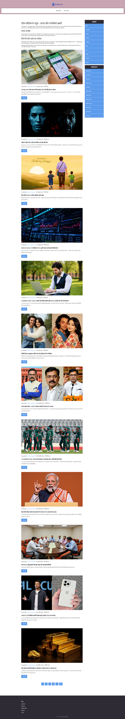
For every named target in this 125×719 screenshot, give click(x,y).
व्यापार (87, 33)
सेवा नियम (23, 706)
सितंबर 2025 (89, 103)
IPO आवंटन (66, 10)
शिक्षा (87, 46)
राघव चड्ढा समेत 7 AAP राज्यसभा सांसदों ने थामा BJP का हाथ (37, 406)
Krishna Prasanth (31, 86)
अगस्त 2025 (88, 107)
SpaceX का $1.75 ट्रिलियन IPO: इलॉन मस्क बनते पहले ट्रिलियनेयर (39, 248)
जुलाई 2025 (88, 111)
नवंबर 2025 (88, 95)
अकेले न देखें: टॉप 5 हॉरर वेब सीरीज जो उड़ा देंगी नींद (34, 142)
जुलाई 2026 (88, 71)
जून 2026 (88, 75)
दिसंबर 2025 (88, 91)
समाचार (87, 38)
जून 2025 (88, 115)
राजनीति (87, 29)
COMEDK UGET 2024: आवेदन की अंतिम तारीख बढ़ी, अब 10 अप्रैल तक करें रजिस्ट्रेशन (45, 301)
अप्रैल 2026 (88, 83)
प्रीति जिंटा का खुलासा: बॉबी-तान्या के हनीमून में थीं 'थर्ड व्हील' (36, 353)
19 (60, 684)
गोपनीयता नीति (23, 708)
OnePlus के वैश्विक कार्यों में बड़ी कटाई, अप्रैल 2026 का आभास (38, 615)
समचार (87, 62)
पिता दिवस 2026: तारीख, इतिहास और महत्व (32, 195)
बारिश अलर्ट (58, 10)
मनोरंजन (87, 42)
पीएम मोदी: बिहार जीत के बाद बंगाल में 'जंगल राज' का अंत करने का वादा (38, 512)
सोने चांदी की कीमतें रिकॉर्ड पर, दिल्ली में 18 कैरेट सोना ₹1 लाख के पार (38, 668)
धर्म (86, 50)
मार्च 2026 (88, 87)
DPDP (22, 712)
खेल (87, 25)
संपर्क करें (23, 710)
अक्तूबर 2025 (89, 99)
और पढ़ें (24, 97)
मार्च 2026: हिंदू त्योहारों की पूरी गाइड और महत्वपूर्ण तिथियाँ (36, 565)
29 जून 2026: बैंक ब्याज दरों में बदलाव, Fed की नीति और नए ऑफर (38, 89)
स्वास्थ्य (87, 58)
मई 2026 (88, 79)
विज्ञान (87, 54)
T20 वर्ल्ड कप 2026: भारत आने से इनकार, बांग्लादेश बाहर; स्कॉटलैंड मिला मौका (41, 459)
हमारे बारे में (23, 704)
